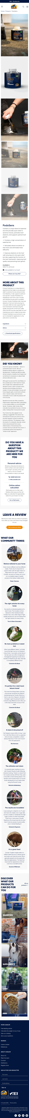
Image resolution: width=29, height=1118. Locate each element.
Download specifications (13, 333)
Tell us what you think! (14, 527)
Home (2, 11)
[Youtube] (23, 1115)
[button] (2, 7)
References (4, 1047)
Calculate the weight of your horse (10, 1031)
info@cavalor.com (15, 479)
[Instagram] (15, 1115)
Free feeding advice (6, 1028)
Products (8, 11)
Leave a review (5, 1044)
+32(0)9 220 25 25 (15, 477)
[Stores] (27, 7)
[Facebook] (19, 1115)
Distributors (4, 1063)
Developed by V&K (5, 1104)
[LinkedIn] (27, 1115)
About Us (3, 1055)
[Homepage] (14, 6)
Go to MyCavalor (14, 500)
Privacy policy (13, 1102)
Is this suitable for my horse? (12, 270)
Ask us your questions (7, 1036)
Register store (5, 1065)
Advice (5, 328)
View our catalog (6, 1033)
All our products (24, 884)
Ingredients (6, 324)
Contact (3, 1060)
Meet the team (5, 1058)
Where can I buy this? (14, 273)
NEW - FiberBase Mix (15, 1)
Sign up (4, 1087)
